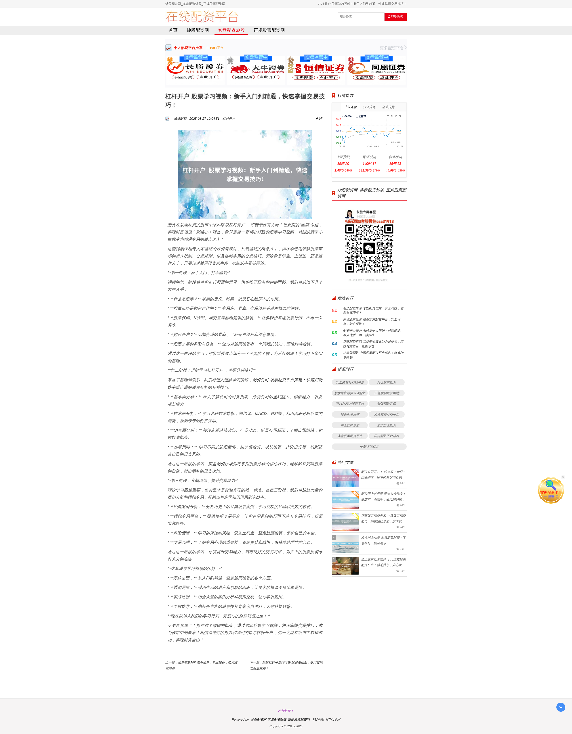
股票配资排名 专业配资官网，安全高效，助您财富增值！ (373, 310)
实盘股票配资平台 (349, 436)
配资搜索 (397, 17)
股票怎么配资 (386, 425)
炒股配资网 (198, 30)
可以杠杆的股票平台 (350, 404)
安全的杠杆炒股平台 (350, 382)
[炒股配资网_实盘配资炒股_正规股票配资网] (202, 17)
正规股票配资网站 (386, 393)
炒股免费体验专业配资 (350, 393)
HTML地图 (333, 719)
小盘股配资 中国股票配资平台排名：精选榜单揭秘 (373, 355)
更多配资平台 (392, 47)
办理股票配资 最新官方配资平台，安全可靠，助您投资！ (371, 321)
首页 (173, 30)
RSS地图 (318, 719)
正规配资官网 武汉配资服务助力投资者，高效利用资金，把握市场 (373, 343)
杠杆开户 (229, 118)
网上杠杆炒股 (350, 425)
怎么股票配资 (386, 382)
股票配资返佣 (350, 414)
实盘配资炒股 (231, 30)
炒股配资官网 (386, 404)
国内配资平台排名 (386, 436)
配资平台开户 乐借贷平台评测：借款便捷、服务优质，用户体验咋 (373, 332)
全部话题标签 (369, 446)
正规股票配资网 (269, 30)
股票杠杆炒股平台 (386, 414)
